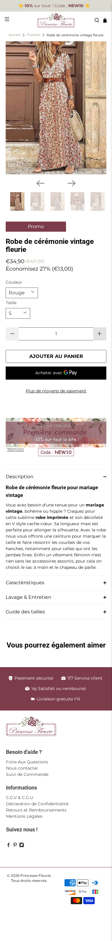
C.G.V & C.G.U (19, 797)
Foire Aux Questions (27, 762)
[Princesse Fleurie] (56, 20)
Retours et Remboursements (36, 810)
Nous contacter (22, 768)
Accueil (15, 35)
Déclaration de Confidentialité (37, 803)
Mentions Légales (24, 816)
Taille (11, 302)
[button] (56, 476)
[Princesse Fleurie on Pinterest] (15, 846)
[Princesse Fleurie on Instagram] (21, 846)
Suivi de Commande (27, 774)
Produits (33, 35)
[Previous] (40, 183)
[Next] (71, 183)
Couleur (14, 282)
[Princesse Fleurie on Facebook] (8, 846)
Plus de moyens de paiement (56, 391)
